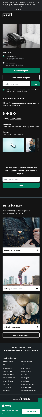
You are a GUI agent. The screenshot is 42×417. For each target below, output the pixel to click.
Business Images (8, 361)
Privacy (26, 350)
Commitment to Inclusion (13, 350)
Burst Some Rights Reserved (13, 134)
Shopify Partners (15, 118)
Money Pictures (26, 371)
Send (35, 84)
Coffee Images (25, 365)
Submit (21, 185)
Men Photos (25, 381)
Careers (14, 347)
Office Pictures (7, 371)
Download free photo (21, 70)
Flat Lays (24, 374)
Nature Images (7, 368)
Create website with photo (21, 77)
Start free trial (31, 411)
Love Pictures (7, 384)
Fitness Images (26, 387)
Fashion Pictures (26, 361)
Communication (8, 126)
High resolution (10, 56)
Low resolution (10, 63)
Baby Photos (6, 390)
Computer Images (8, 374)
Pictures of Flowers (27, 384)
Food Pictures (25, 368)
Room (37, 126)
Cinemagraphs (25, 378)
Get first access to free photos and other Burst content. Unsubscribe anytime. (22, 90)
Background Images (9, 378)
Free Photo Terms (25, 347)
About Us (34, 350)
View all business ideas (21, 335)
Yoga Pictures (7, 387)
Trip (28, 126)
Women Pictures (8, 381)
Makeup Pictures (8, 365)
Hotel (32, 126)
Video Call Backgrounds (28, 390)
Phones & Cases (20, 126)
